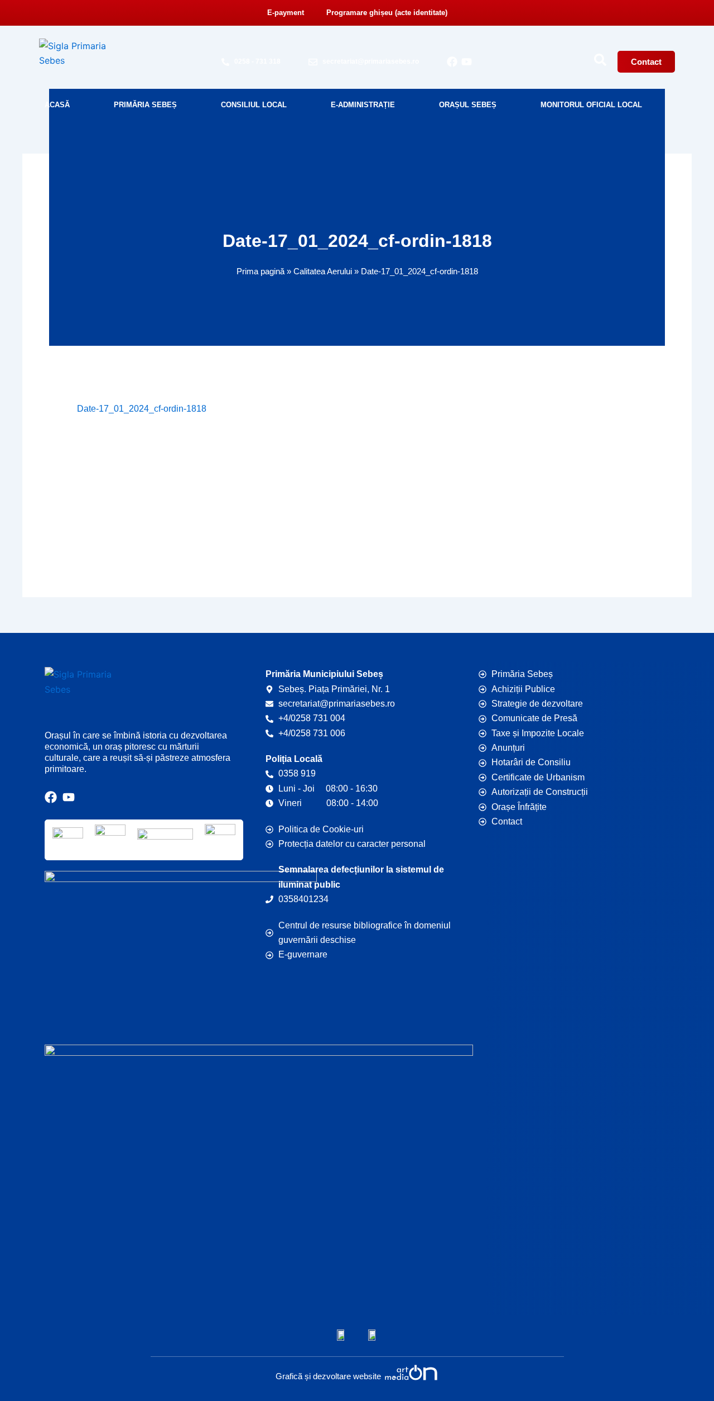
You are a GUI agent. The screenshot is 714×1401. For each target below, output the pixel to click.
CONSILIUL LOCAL (254, 105)
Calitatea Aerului (322, 271)
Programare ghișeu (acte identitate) (386, 12)
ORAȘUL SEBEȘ (467, 105)
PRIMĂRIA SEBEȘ (145, 105)
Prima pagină (260, 271)
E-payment (285, 12)
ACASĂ (57, 105)
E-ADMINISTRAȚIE (363, 105)
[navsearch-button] (600, 60)
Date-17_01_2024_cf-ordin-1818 (141, 408)
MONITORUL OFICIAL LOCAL (591, 105)
